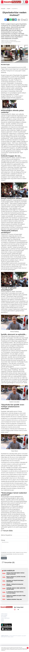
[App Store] (14, 628)
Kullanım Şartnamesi (5, 618)
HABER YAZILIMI (4, 635)
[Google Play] (14, 625)
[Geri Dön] (2, 2)
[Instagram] (14, 609)
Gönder (4, 558)
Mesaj (3, 540)
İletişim (2, 620)
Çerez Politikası (4, 615)
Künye (2, 619)
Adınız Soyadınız (6, 535)
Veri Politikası (3, 616)
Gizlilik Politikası (4, 613)
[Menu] (26, 2)
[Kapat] (27, 648)
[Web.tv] (18, 609)
